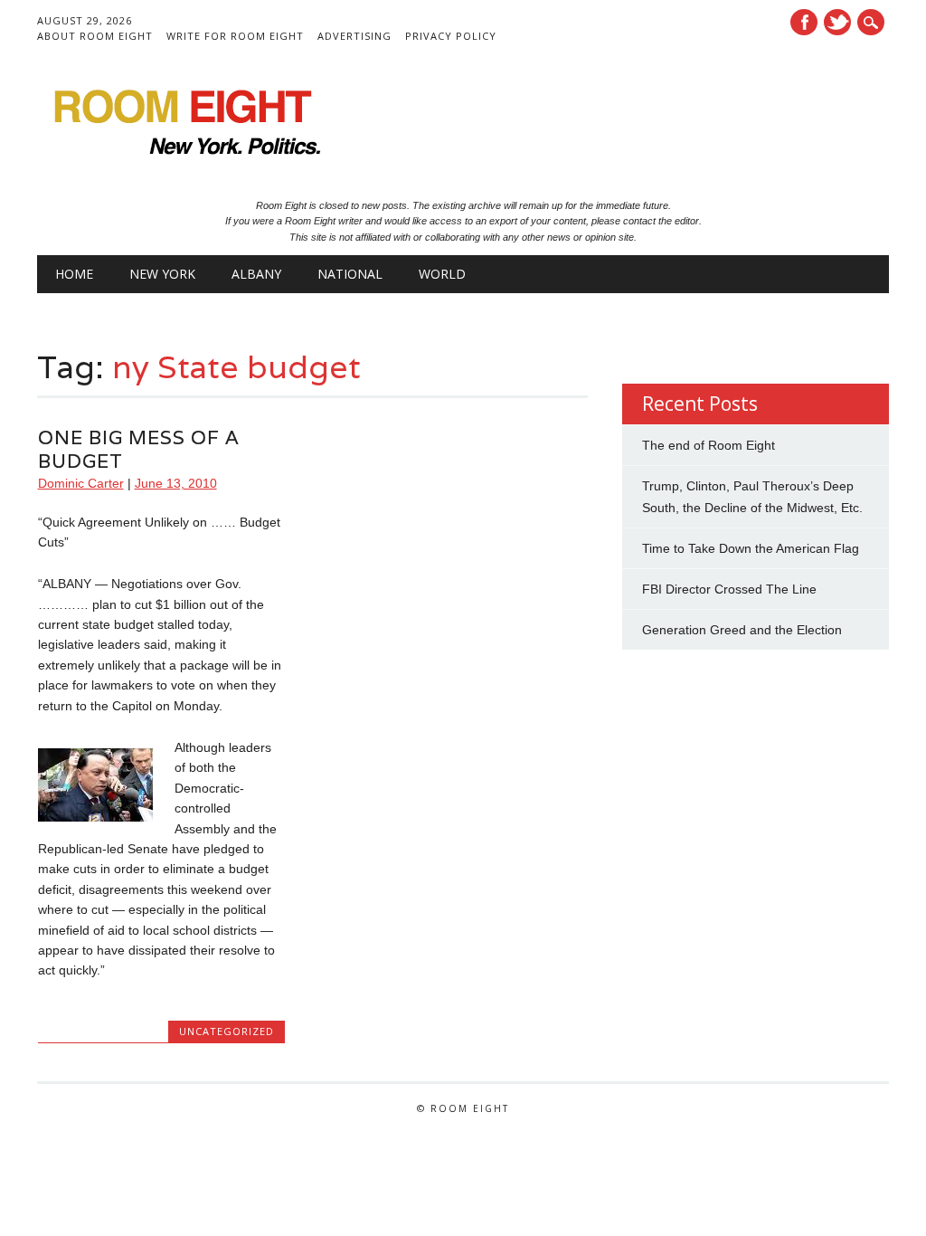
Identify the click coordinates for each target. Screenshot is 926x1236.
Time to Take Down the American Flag (750, 548)
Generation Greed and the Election (742, 630)
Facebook (803, 22)
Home (74, 273)
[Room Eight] (181, 161)
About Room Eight (95, 36)
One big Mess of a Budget (139, 449)
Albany (256, 273)
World (442, 273)
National (350, 273)
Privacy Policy (450, 36)
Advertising (354, 36)
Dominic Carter (81, 483)
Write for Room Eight (235, 36)
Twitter (837, 22)
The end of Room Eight (708, 445)
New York (162, 273)
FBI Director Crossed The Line (729, 589)
